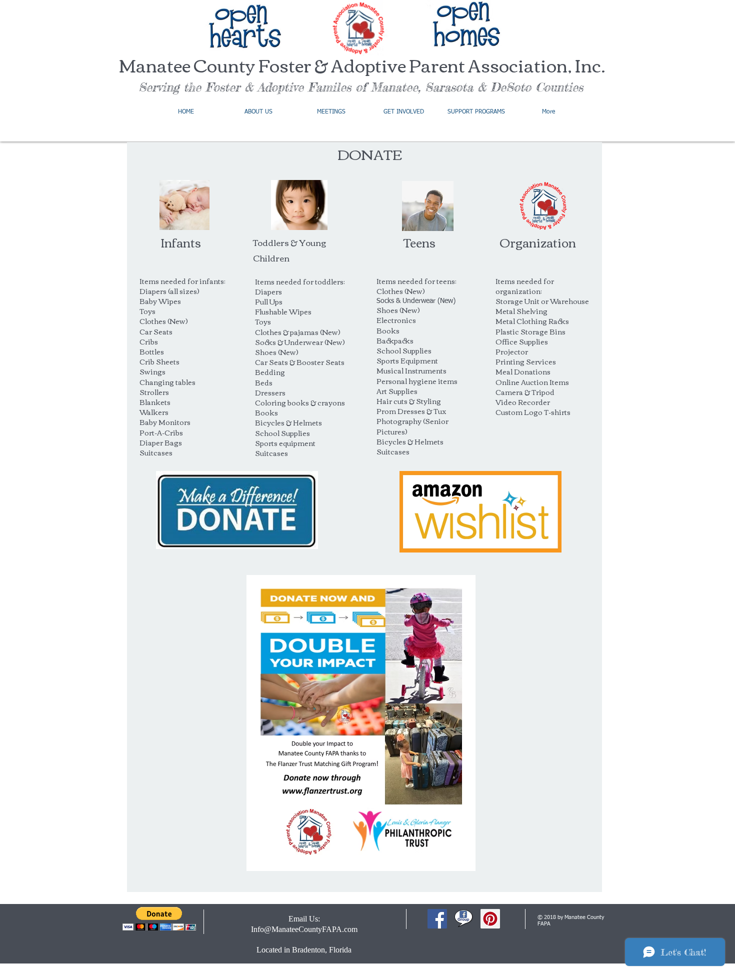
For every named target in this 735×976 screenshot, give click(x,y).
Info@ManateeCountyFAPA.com (304, 929)
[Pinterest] (490, 918)
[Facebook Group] (437, 918)
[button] (159, 918)
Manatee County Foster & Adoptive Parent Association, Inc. (362, 64)
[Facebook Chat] (464, 918)
